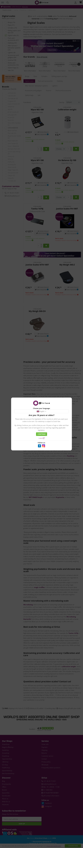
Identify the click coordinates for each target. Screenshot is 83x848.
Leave (41, 438)
